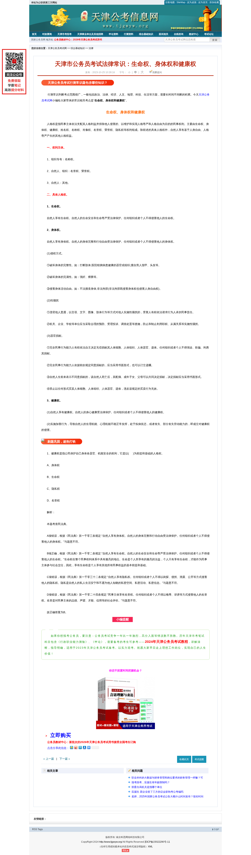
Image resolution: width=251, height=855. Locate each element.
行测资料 (128, 34)
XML (150, 846)
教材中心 (193, 34)
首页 (34, 34)
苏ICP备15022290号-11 (157, 841)
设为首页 (203, 2)
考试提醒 (199, 759)
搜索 (215, 40)
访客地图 (170, 2)
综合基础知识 (146, 34)
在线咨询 (178, 34)
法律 (91, 48)
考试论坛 (209, 34)
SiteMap (180, 2)
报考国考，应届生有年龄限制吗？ (151, 782)
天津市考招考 (64, 34)
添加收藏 (214, 2)
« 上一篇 (48, 758)
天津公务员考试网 (57, 48)
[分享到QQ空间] (71, 747)
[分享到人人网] (84, 747)
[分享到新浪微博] (76, 747)
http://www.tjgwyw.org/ (110, 841)
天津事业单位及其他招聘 (90, 34)
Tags (40, 829)
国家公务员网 (38, 39)
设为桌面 (191, 2)
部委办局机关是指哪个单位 (147, 787)
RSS (34, 829)
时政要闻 (47, 34)
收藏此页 (184, 759)
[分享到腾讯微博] (80, 747)
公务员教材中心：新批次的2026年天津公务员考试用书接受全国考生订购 (91, 742)
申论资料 (113, 34)
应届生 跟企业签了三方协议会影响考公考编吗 (157, 791)
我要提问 (157, 72)
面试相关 (163, 34)
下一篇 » (64, 758)
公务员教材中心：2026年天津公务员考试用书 (78, 39)
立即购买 (60, 735)
